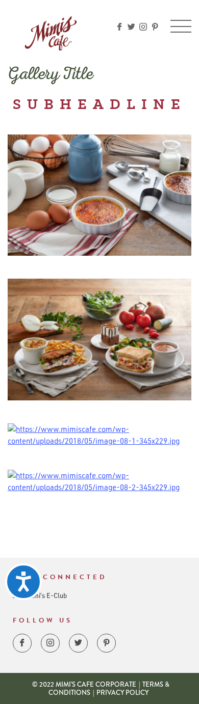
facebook (119, 27)
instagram (143, 27)
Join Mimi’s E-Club (40, 595)
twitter (131, 27)
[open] (180, 26)
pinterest (155, 27)
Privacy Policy (122, 692)
